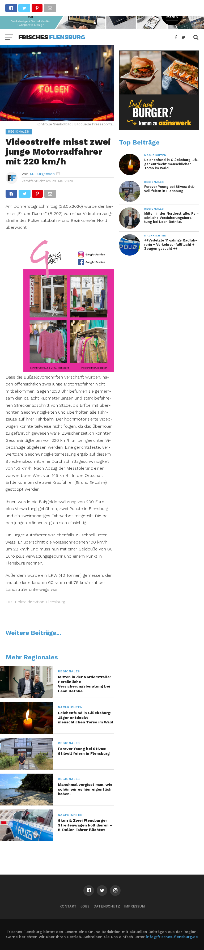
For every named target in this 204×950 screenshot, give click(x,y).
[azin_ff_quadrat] (159, 128)
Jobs (85, 906)
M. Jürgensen (42, 174)
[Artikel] (68, 370)
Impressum (134, 906)
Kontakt (68, 906)
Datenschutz (107, 906)
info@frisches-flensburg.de (172, 937)
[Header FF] (102, 27)
